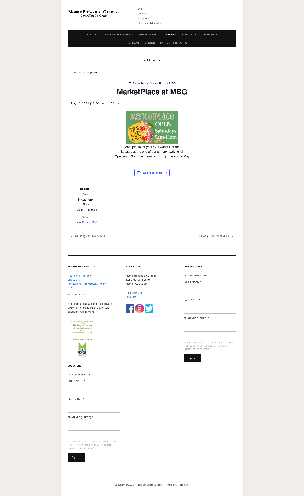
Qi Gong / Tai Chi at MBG (90, 236)
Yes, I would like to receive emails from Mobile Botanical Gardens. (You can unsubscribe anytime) (92, 445)
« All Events (152, 60)
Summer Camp (147, 34)
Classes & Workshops (117, 34)
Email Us (131, 297)
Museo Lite (184, 484)
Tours (71, 287)
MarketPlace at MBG (85, 222)
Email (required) (80, 417)
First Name (76, 380)
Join (140, 8)
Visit (90, 34)
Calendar (169, 34)
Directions (74, 279)
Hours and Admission (150, 23)
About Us (208, 34)
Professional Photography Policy (87, 283)
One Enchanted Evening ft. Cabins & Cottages (154, 43)
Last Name (76, 399)
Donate (142, 13)
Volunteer (143, 18)
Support (188, 34)
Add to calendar (152, 172)
